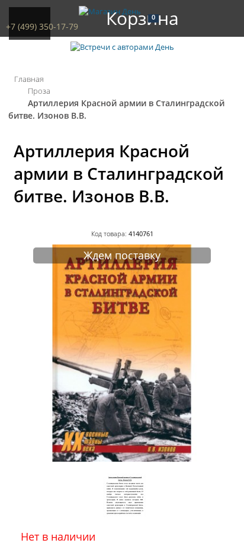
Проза (39, 90)
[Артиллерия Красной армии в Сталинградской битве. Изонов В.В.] (122, 458)
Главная (29, 79)
